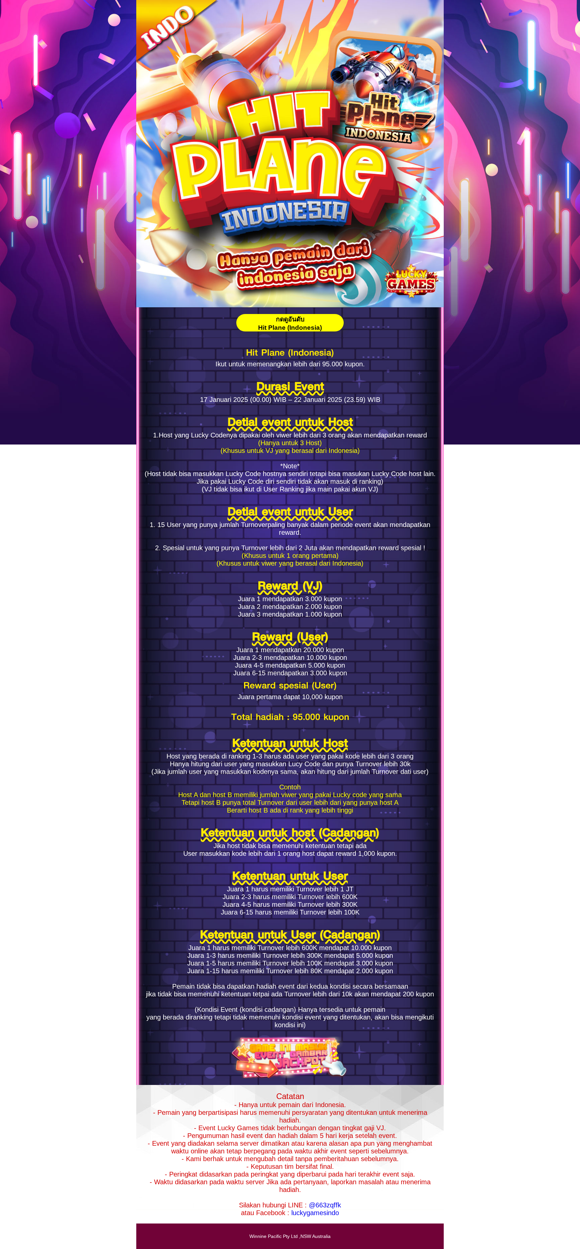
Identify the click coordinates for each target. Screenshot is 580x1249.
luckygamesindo (315, 1212)
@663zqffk (325, 1205)
